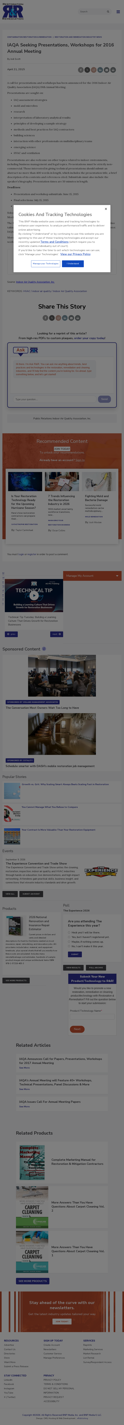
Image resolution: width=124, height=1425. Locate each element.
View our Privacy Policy (75, 254)
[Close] (105, 208)
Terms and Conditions (54, 242)
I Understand (73, 263)
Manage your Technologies (45, 263)
